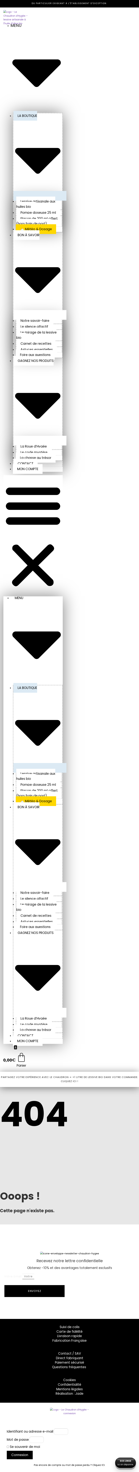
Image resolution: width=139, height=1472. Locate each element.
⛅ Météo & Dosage (36, 229)
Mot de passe (18, 1439)
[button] (33, 535)
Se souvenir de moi (24, 1446)
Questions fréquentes (69, 1367)
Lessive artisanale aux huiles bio (35, 204)
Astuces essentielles (37, 349)
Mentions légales (69, 1389)
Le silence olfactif (34, 326)
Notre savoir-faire (35, 320)
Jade (79, 1393)
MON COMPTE (27, 469)
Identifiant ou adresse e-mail (30, 1431)
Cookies (69, 1380)
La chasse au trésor (35, 457)
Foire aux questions (35, 355)
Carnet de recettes (36, 343)
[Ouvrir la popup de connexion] (15, 1048)
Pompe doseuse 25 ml (38, 212)
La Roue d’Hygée (34, 446)
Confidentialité (69, 1384)
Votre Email (13, 1276)
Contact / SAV (69, 1353)
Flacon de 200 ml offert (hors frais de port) (37, 221)
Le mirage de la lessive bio (36, 335)
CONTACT (25, 463)
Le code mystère (34, 452)
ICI (103, 1465)
